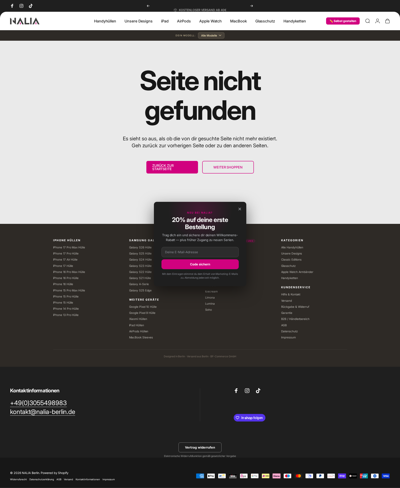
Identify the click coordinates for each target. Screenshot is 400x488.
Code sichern (200, 264)
